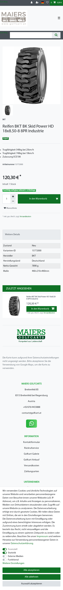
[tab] (31, 234)
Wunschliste (11, 208)
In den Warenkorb (38, 199)
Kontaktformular (31, 442)
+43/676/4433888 (31, 407)
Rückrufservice (31, 448)
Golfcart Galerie (31, 454)
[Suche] (56, 35)
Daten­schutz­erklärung (22, 543)
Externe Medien (15, 556)
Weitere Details (12, 234)
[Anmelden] (32, 3)
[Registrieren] (37, 3)
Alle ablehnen (31, 577)
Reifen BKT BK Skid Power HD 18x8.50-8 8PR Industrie (41, 298)
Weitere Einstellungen (13, 563)
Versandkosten (25, 217)
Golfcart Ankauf (31, 460)
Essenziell (12, 549)
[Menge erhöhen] (13, 196)
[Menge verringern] (13, 201)
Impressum (42, 536)
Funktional (13, 560)
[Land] (42, 2)
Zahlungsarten (31, 471)
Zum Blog (3, 2)
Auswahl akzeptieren (31, 583)
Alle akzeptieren (31, 570)
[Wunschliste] (47, 3)
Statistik (12, 553)
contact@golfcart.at (31, 413)
